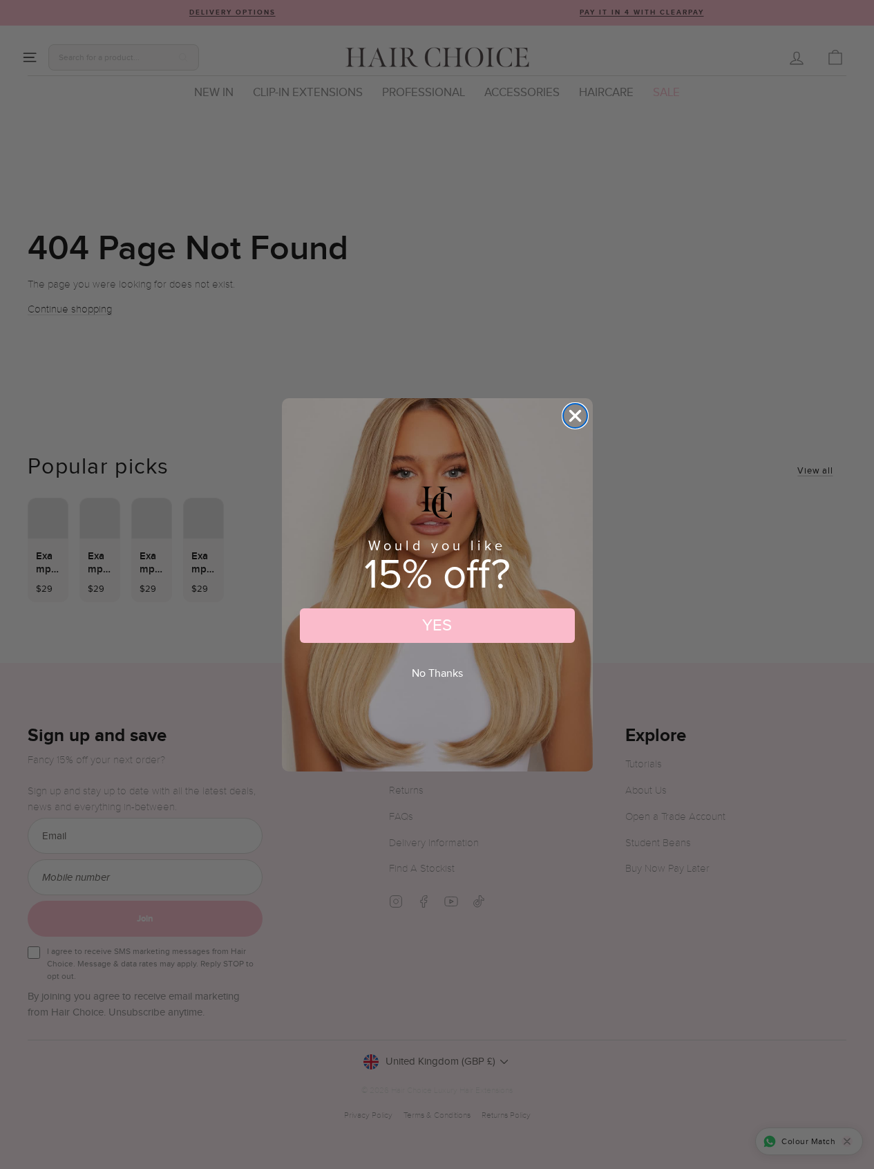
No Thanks (437, 673)
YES (437, 625)
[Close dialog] (575, 416)
